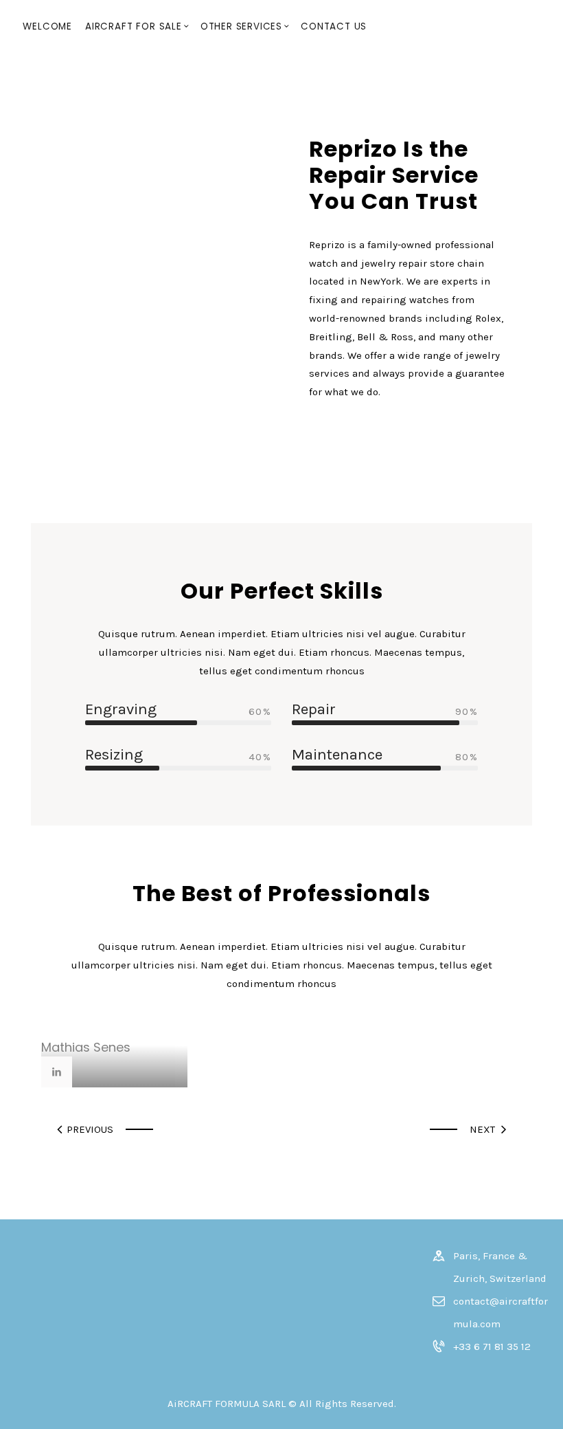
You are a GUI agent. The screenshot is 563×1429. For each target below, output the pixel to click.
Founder (56, 1031)
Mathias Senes (85, 1047)
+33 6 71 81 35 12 (492, 1346)
